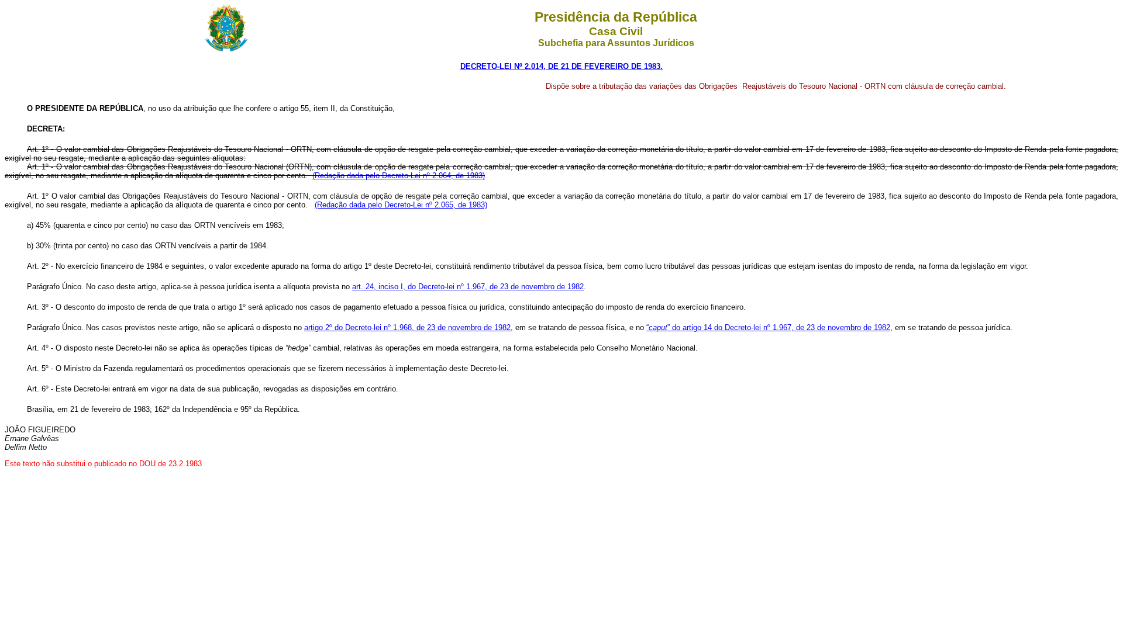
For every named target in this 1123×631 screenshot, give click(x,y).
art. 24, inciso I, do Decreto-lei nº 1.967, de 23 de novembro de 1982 (468, 286)
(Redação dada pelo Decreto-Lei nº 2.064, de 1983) (398, 175)
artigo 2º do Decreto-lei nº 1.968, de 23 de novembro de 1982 (407, 327)
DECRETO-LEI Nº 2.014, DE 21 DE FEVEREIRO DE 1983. (561, 66)
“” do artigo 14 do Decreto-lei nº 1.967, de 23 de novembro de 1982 (768, 327)
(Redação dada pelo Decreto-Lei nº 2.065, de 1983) (401, 204)
